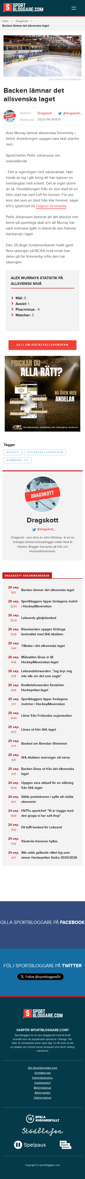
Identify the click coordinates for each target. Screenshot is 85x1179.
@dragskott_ (72, 113)
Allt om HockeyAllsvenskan (42, 344)
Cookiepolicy (42, 1082)
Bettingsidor (43, 1092)
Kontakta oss (42, 1072)
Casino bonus (42, 1097)
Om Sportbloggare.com (42, 1067)
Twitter (72, 966)
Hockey (12, 452)
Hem (5, 21)
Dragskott (22, 21)
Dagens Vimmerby (51, 206)
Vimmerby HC (17, 460)
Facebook (72, 922)
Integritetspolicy (42, 1077)
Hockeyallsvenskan (45, 452)
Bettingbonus (42, 1087)
